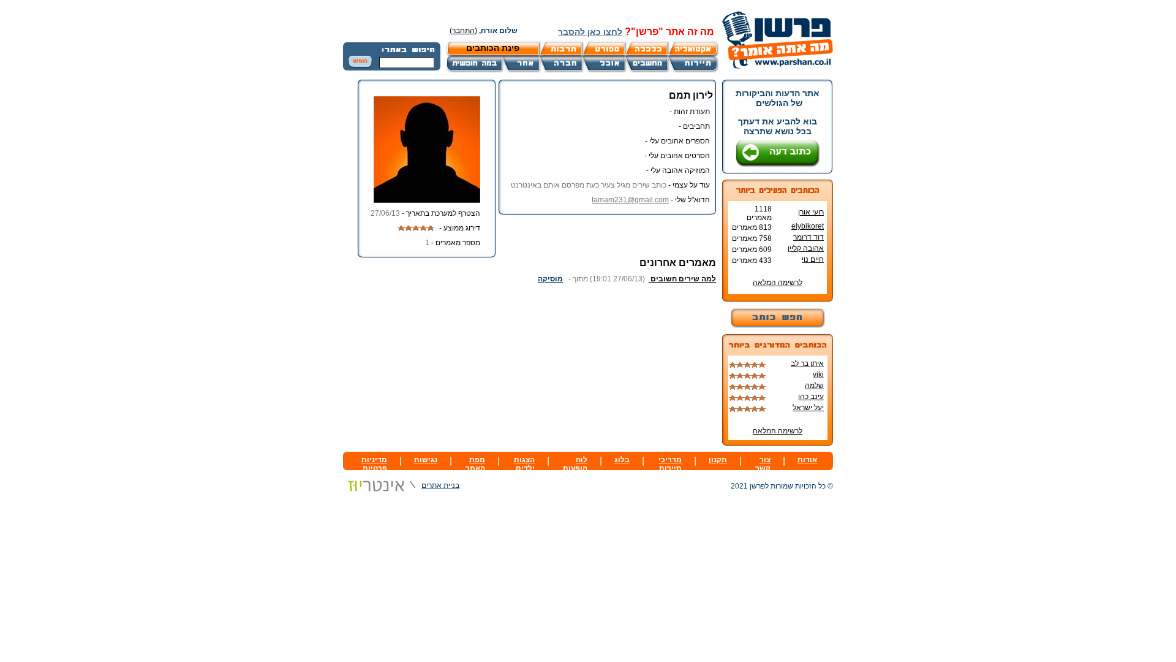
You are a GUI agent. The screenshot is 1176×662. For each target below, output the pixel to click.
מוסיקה (550, 279)
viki (818, 374)
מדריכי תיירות (670, 464)
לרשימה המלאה (777, 282)
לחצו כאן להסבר (590, 32)
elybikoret (807, 226)
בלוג (622, 459)
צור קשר (763, 464)
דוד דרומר (808, 237)
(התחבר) (463, 30)
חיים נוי (813, 259)
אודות (807, 459)
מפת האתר (475, 464)
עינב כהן (811, 396)
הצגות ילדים (524, 464)
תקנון (718, 459)
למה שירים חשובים (682, 279)
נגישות (425, 459)
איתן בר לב (807, 363)
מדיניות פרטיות (374, 464)
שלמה (814, 385)
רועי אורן (811, 212)
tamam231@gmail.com (630, 200)
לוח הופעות (575, 464)
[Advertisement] (572, 310)
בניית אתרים (440, 485)
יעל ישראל (808, 407)
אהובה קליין (806, 248)
